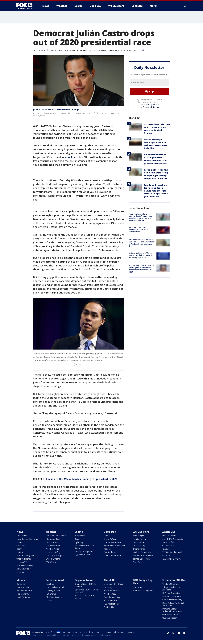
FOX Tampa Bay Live (171, 558)
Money (20, 580)
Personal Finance (24, 590)
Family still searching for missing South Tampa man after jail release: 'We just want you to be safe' (156, 191)
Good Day (110, 531)
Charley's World (111, 539)
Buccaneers (80, 535)
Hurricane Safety (53, 552)
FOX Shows (51, 594)
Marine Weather (53, 545)
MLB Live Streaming (171, 593)
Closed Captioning (112, 597)
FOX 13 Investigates (25, 555)
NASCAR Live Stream (171, 596)
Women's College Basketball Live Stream (172, 610)
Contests (50, 600)
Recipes (107, 549)
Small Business (23, 597)
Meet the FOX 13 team (114, 584)
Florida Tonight (139, 539)
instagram (173, 633)
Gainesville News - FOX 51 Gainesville (86, 590)
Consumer (21, 545)
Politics (19, 552)
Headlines (50, 584)
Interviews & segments (143, 590)
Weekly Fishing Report (84, 551)
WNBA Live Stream (170, 614)
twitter (168, 633)
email (184, 633)
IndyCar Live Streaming (172, 599)
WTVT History (110, 594)
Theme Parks (139, 549)
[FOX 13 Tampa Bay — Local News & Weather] (25, 6)
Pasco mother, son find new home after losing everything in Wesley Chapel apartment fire (141, 242)
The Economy (22, 594)
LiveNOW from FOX (171, 542)
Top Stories (21, 535)
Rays (77, 539)
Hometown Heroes (112, 542)
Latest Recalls (22, 587)
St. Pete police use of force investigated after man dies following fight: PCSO (141, 255)
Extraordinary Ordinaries (114, 545)
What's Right (138, 535)
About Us (109, 580)
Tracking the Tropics (55, 555)
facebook (162, 633)
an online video (73, 157)
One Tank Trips (140, 545)
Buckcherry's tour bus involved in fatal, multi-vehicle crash (139, 229)
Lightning (79, 542)
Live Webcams (52, 542)
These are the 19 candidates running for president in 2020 (81, 479)
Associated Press (55, 50)
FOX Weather (51, 562)
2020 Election (69, 50)
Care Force (138, 562)
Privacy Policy (152, 104)
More (153, 5)
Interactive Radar (53, 539)
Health (19, 549)
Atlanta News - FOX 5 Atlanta (84, 596)
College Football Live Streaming (171, 588)
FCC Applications (111, 603)
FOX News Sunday (24, 565)
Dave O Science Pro (113, 555)
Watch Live (169, 531)
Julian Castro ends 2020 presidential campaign (56, 109)
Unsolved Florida (23, 558)
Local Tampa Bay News (27, 539)
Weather (51, 531)
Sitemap (20, 572)
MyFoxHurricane (53, 558)
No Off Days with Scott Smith (85, 546)
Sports (79, 531)
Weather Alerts (52, 549)
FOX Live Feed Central (172, 552)
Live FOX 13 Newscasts (172, 539)
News (19, 531)
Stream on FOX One (174, 580)
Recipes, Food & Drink (143, 555)
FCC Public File (110, 600)
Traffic (107, 535)
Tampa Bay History (141, 558)
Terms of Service (151, 107)
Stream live (138, 587)
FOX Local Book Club (55, 587)
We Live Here (141, 531)
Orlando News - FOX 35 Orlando (85, 585)
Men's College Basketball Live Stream (173, 604)
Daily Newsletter (23, 568)
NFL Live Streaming (170, 584)
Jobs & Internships (112, 590)
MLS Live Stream (169, 618)
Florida (19, 542)
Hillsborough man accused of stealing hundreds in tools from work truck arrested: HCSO (141, 268)
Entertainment (55, 580)
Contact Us (109, 607)
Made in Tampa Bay (142, 552)
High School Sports (83, 554)
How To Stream (169, 535)
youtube (179, 633)
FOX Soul (166, 549)
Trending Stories (53, 590)
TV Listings (108, 587)
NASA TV (166, 555)
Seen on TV (21, 562)
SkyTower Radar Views (56, 535)
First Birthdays (110, 552)
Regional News (84, 580)
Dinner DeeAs (139, 542)
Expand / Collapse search (185, 6)
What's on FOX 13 (54, 597)
